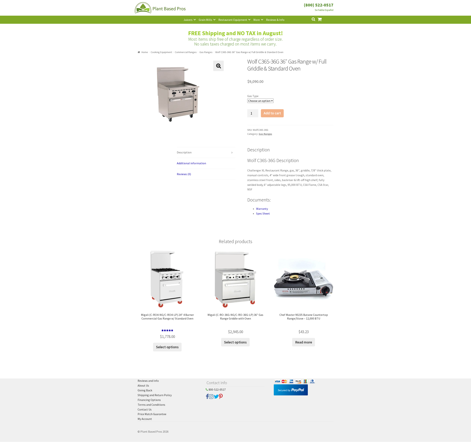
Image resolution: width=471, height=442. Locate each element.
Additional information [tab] (191, 163)
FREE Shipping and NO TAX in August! (235, 33)
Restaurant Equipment (232, 20)
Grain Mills (205, 20)
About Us (143, 385)
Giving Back (145, 390)
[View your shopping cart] (322, 19)
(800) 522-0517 (318, 5)
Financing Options (149, 400)
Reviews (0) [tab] (184, 174)
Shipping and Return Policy (155, 395)
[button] (218, 66)
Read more (303, 342)
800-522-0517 (217, 389)
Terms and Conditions (151, 404)
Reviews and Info (148, 381)
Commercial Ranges (186, 52)
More (256, 20)
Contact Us (145, 409)
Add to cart (272, 113)
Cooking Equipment (161, 52)
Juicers (188, 20)
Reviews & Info (275, 20)
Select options (167, 347)
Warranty (262, 209)
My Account (145, 419)
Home (144, 52)
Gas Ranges (206, 52)
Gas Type (252, 96)
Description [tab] (184, 152)
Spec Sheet (263, 213)
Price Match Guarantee (152, 414)
